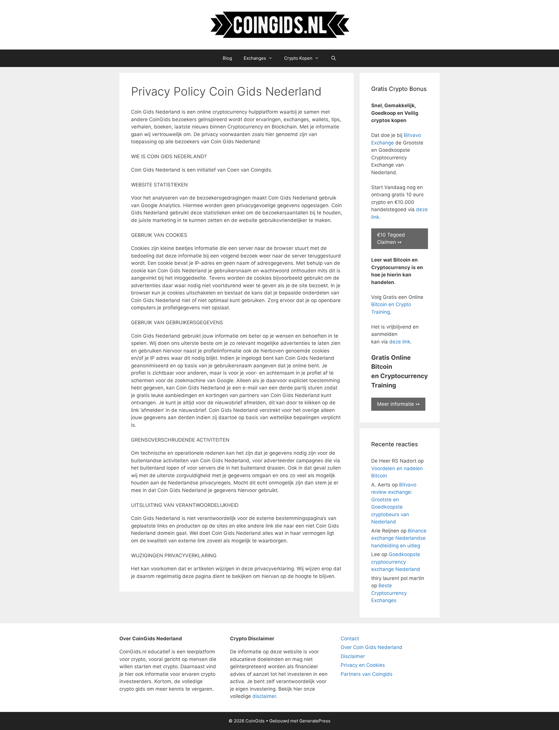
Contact (350, 638)
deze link (399, 342)
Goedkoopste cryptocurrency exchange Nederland (395, 561)
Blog (227, 58)
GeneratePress (314, 721)
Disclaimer (353, 656)
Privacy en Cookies (363, 665)
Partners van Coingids (366, 674)
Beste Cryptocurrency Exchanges (389, 593)
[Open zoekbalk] (333, 58)
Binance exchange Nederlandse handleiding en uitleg (399, 538)
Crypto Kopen (298, 58)
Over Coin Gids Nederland (371, 647)
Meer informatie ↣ (398, 404)
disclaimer (264, 696)
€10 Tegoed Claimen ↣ (391, 238)
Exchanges (255, 58)
